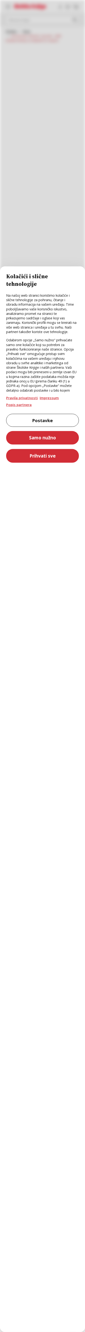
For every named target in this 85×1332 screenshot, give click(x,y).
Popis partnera (19, 404)
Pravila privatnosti (22, 397)
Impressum (49, 397)
